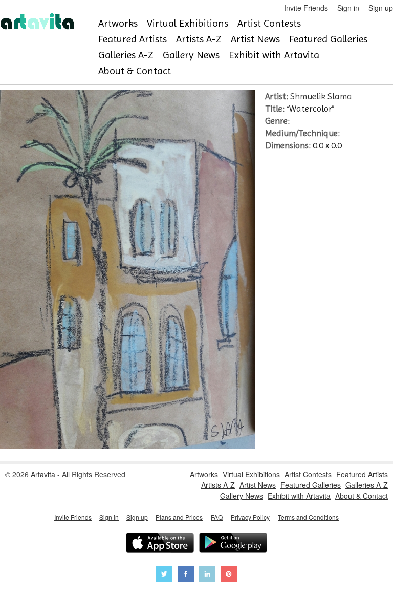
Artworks (118, 23)
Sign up (380, 8)
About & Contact (134, 71)
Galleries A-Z (126, 55)
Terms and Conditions (308, 517)
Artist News (255, 39)
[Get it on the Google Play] (233, 544)
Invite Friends (306, 8)
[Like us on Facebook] (186, 575)
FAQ (217, 517)
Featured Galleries (328, 39)
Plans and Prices (179, 517)
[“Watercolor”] (127, 445)
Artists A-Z (199, 39)
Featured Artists (132, 39)
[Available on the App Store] (160, 544)
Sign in (348, 8)
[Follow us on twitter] (164, 575)
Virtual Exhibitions (187, 23)
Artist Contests (269, 23)
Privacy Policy (250, 517)
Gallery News (191, 55)
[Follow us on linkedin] (207, 575)
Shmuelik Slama (321, 96)
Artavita (43, 474)
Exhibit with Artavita (274, 55)
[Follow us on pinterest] (229, 575)
